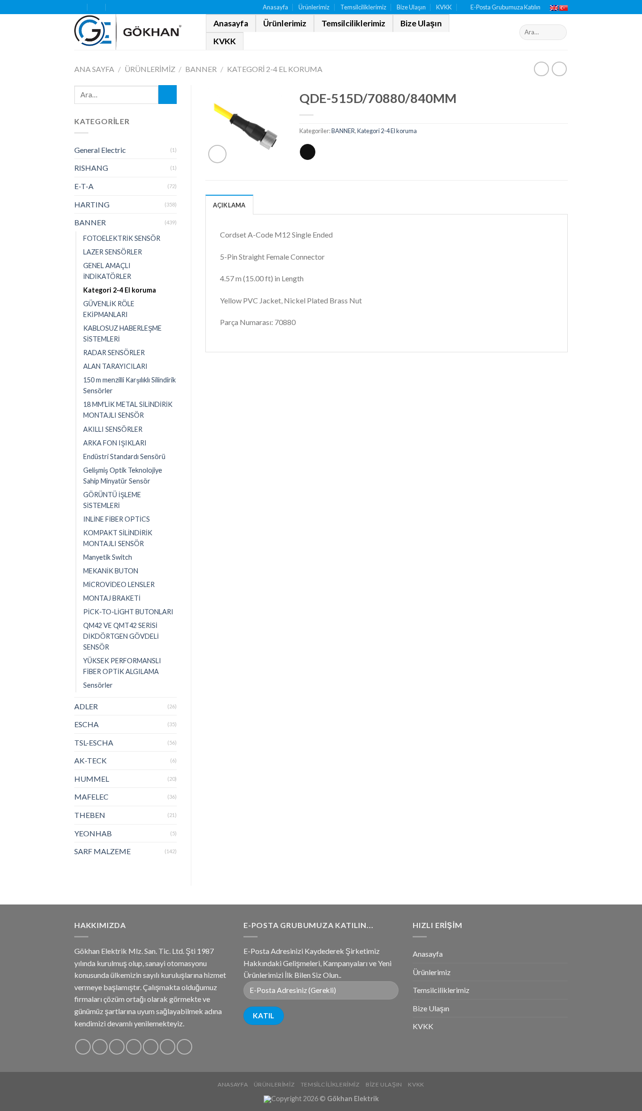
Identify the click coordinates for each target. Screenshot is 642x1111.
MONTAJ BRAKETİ (112, 598)
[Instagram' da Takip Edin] (100, 1047)
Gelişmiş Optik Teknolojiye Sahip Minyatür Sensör (122, 475)
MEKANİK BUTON (110, 571)
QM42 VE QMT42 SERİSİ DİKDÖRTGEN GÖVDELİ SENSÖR (121, 636)
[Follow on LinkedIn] (167, 1047)
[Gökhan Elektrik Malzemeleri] (133, 32)
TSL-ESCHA (93, 742)
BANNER (201, 68)
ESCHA (86, 724)
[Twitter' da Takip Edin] (117, 1047)
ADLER (86, 706)
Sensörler (98, 685)
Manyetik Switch (107, 557)
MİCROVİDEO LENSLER (119, 584)
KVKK (444, 7)
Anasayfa (275, 7)
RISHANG (91, 167)
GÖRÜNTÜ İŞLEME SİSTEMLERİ (112, 500)
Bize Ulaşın (411, 7)
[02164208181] (115, 7)
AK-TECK (90, 760)
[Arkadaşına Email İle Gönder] (307, 152)
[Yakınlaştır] (217, 154)
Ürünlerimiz (313, 7)
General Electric (100, 149)
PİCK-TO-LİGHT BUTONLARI (128, 612)
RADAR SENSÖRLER (114, 353)
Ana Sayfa (94, 68)
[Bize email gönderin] (133, 1047)
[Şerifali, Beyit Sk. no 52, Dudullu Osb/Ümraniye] (78, 7)
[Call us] (150, 1047)
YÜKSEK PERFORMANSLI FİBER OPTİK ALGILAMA (122, 666)
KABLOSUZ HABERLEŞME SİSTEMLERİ (122, 333)
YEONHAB (93, 833)
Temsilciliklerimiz (363, 7)
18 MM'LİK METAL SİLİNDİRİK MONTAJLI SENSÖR (127, 409)
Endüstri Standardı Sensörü (124, 456)
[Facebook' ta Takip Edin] (83, 1047)
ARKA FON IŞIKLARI (115, 443)
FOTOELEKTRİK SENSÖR (121, 238)
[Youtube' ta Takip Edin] (184, 1047)
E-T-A (84, 186)
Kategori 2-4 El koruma (274, 68)
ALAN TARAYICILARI (115, 366)
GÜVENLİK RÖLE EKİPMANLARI (108, 309)
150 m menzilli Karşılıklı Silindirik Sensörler (129, 385)
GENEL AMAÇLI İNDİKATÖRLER (107, 271)
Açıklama (229, 205)
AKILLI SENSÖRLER (112, 429)
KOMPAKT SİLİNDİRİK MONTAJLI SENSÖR (117, 538)
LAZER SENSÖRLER (112, 252)
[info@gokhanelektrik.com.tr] (97, 7)
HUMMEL (91, 778)
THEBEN (89, 814)
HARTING (92, 204)
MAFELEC (91, 796)
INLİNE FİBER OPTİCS (116, 519)
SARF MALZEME (102, 851)
